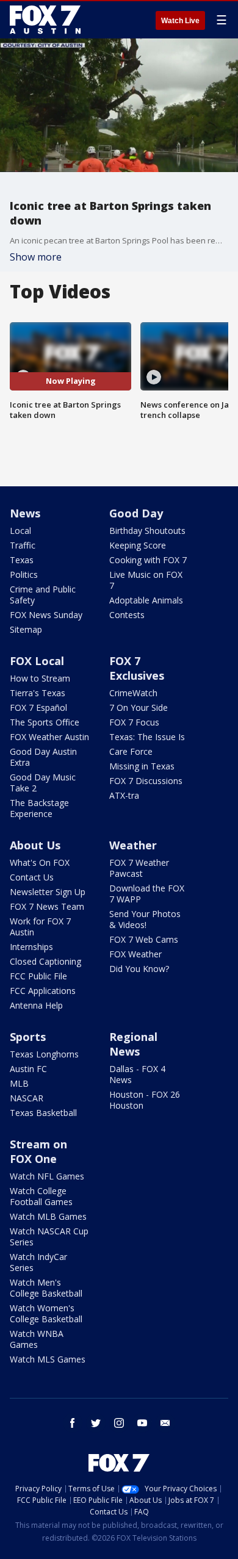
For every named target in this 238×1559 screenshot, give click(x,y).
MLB (19, 1083)
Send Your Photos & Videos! (145, 919)
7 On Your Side (138, 707)
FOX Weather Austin (49, 737)
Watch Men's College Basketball (46, 1287)
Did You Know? (139, 968)
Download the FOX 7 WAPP (146, 893)
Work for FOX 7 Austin (40, 926)
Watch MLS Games (47, 1359)
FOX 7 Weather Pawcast (139, 868)
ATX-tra (124, 795)
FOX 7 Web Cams (143, 939)
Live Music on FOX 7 (145, 580)
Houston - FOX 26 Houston (144, 1100)
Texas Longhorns (44, 1054)
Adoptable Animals (146, 600)
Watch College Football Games (41, 1196)
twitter (96, 1423)
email (165, 1423)
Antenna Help (36, 1005)
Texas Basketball (43, 1112)
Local (20, 530)
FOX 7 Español (38, 707)
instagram (119, 1423)
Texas (22, 560)
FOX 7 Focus (134, 722)
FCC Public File (38, 976)
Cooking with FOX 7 (148, 560)
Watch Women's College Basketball (46, 1313)
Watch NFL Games (47, 1176)
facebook (72, 1423)
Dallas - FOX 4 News (137, 1074)
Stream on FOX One (38, 1151)
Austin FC (28, 1069)
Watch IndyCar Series (38, 1262)
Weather (133, 845)
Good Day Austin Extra (43, 757)
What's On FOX (40, 862)
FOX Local (37, 660)
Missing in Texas (142, 766)
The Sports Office (44, 722)
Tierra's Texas (37, 693)
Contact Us (32, 877)
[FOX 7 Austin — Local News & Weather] (45, 19)
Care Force (131, 751)
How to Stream (40, 678)
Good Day (136, 513)
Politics (24, 574)
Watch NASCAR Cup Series (49, 1236)
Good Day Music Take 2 (43, 782)
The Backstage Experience (39, 808)
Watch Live (180, 20)
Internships (31, 946)
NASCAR (26, 1098)
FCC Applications (43, 990)
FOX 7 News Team (47, 906)
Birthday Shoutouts (147, 530)
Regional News (133, 1044)
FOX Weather (135, 954)
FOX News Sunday (46, 615)
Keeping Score (137, 545)
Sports (28, 1036)
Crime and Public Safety (43, 594)
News (25, 513)
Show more (36, 257)
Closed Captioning (45, 961)
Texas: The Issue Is (147, 737)
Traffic (22, 545)
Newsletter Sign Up (47, 892)
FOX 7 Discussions (145, 781)
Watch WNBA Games (36, 1339)
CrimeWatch (133, 693)
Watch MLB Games (48, 1216)
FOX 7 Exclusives (136, 668)
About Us (35, 845)
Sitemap (26, 629)
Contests (127, 615)
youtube (142, 1423)
